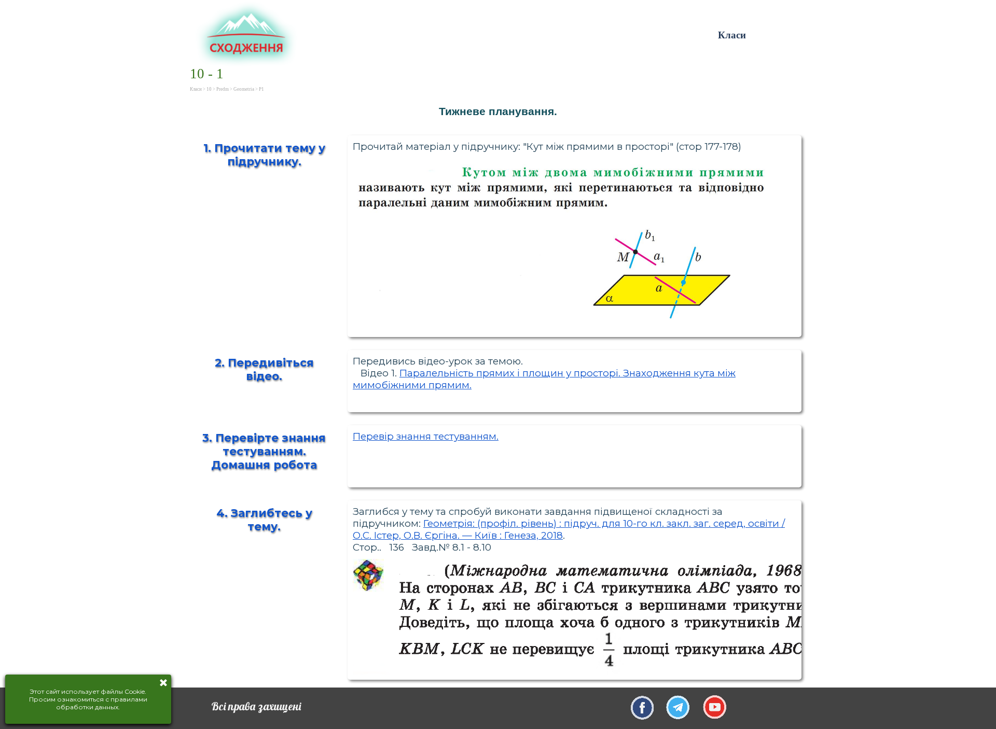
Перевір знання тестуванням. (426, 436)
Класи (732, 35)
